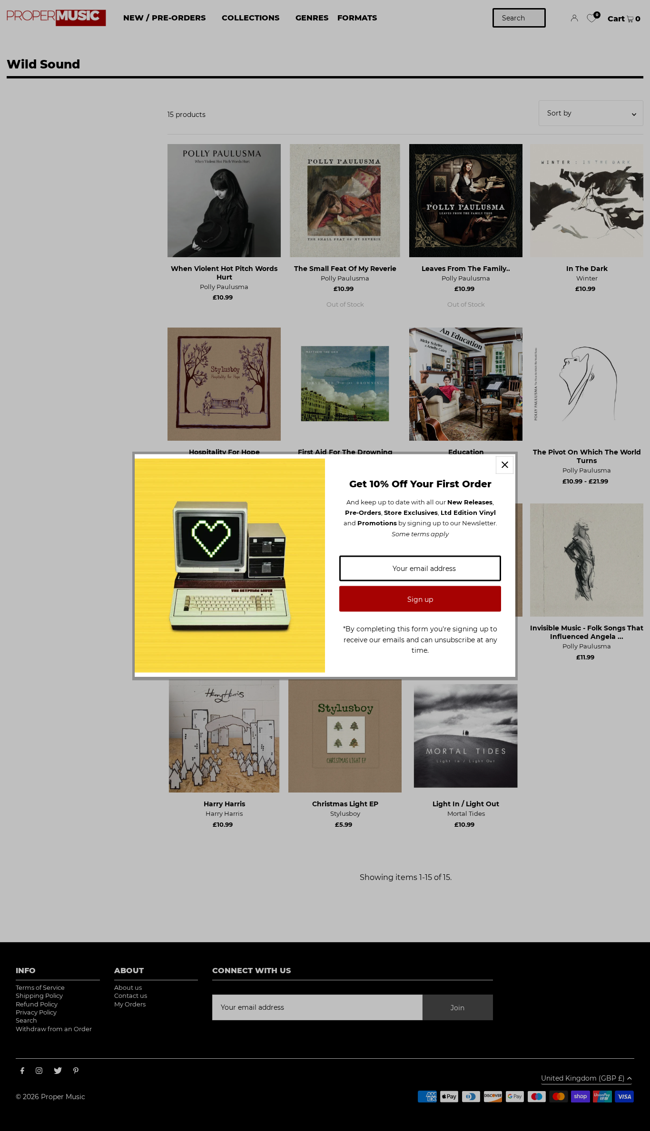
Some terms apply (420, 533)
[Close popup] (504, 464)
